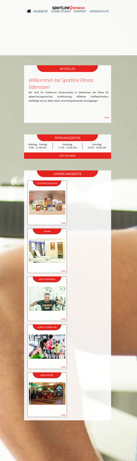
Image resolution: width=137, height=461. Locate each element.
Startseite (28, 11)
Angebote (40, 11)
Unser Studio (61, 11)
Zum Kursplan (67, 155)
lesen (107, 117)
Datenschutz (99, 11)
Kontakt (80, 11)
